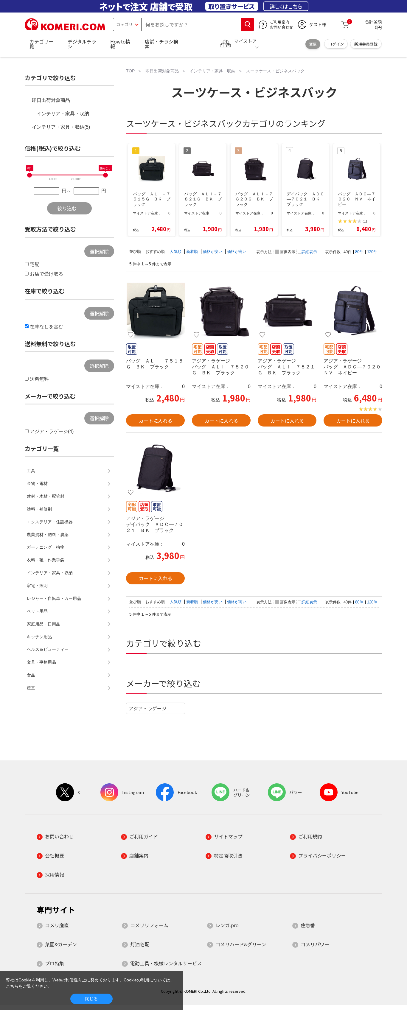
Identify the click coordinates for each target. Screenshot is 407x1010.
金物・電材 (37, 483)
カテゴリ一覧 (41, 44)
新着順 (192, 251)
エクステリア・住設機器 (50, 521)
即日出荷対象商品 (51, 100)
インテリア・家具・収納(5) (61, 127)
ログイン (336, 44)
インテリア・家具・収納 (63, 113)
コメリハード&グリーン (240, 944)
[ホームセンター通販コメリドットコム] (65, 28)
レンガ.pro (227, 925)
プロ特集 (54, 963)
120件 (372, 252)
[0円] (29, 175)
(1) (365, 221)
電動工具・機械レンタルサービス (166, 963)
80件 (359, 252)
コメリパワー (315, 944)
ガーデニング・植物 (45, 547)
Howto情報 (120, 44)
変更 (313, 44)
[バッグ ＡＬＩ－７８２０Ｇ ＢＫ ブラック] (221, 310)
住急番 (308, 925)
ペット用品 (37, 611)
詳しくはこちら (285, 6)
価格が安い (213, 251)
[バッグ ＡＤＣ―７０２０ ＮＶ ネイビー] (353, 310)
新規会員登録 (366, 44)
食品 (31, 675)
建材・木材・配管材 (45, 496)
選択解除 (99, 251)
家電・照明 (37, 585)
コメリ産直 (57, 925)
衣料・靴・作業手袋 (45, 560)
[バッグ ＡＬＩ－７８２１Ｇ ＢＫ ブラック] (287, 310)
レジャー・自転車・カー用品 (54, 598)
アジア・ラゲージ (148, 708)
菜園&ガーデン (61, 944)
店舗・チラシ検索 (161, 44)
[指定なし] (105, 175)
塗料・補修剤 (39, 509)
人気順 (176, 251)
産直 (31, 687)
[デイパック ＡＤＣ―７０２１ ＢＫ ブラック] (155, 468)
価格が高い (236, 251)
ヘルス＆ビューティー (48, 649)
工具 (31, 470)
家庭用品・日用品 (43, 624)
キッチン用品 (39, 636)
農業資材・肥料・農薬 (48, 534)
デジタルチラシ (82, 44)
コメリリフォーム (149, 925)
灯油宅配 (139, 944)
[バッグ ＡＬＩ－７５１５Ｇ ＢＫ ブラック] (155, 310)
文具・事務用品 (41, 662)
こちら (12, 986)
